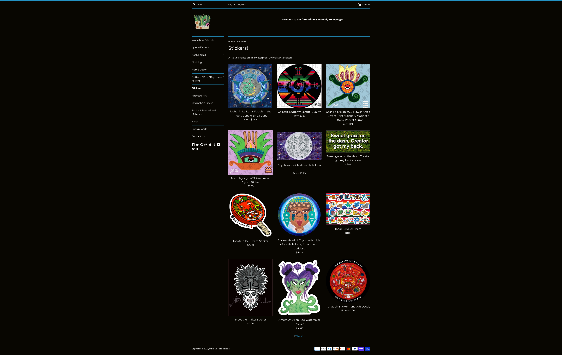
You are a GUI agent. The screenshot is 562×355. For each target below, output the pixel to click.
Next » (301, 336)
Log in (231, 4)
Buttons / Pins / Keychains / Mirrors (207, 79)
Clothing (197, 62)
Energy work (199, 129)
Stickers (197, 88)
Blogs (195, 121)
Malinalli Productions (219, 349)
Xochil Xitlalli (208, 55)
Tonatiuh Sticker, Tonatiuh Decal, (348, 306)
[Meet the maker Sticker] (250, 287)
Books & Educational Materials (204, 112)
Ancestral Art (199, 95)
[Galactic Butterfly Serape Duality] (299, 86)
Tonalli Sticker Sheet (348, 228)
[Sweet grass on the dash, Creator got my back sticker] (348, 141)
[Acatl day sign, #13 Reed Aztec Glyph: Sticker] (250, 152)
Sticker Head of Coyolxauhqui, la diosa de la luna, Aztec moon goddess (299, 244)
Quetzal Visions (201, 47)
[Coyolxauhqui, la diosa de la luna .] (299, 146)
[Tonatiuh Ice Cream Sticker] (250, 215)
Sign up (242, 4)
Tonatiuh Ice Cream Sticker (250, 241)
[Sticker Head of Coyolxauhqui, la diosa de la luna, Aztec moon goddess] (299, 214)
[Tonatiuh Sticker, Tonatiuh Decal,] (348, 281)
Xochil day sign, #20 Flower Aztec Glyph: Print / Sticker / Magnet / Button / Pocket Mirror (348, 116)
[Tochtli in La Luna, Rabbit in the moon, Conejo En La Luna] (250, 86)
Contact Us (198, 136)
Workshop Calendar (203, 40)
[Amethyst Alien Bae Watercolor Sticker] (299, 287)
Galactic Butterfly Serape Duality (299, 111)
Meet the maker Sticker (250, 319)
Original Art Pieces (202, 103)
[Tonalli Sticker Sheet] (348, 208)
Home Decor (199, 69)
